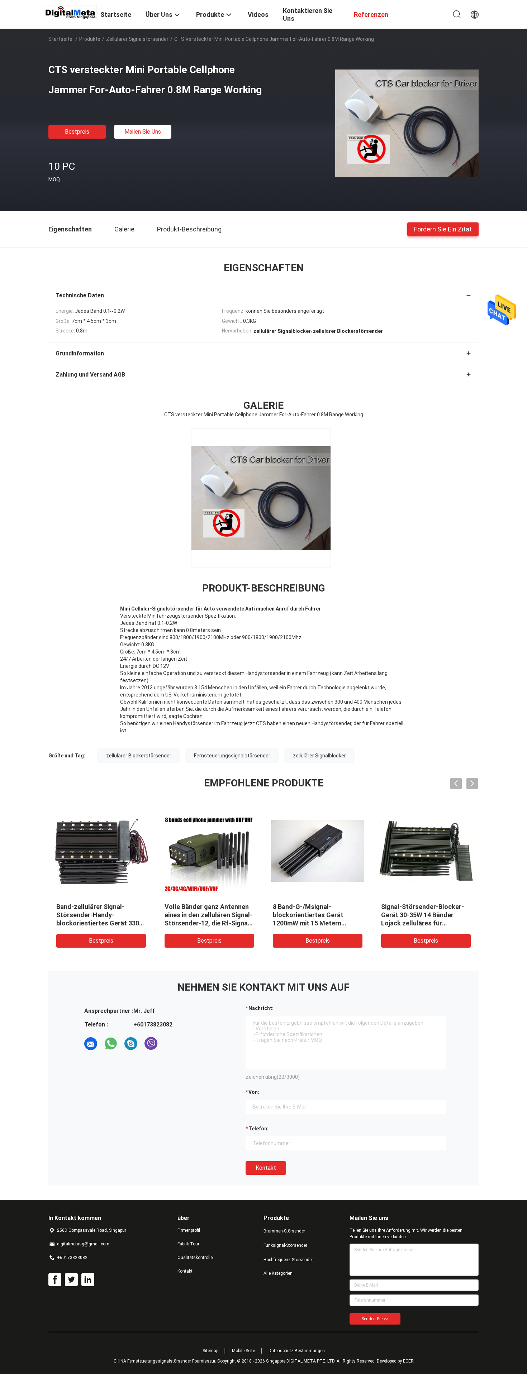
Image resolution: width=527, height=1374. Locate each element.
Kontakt (266, 1167)
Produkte (89, 39)
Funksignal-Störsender (285, 1245)
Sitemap (210, 1350)
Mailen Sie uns (142, 131)
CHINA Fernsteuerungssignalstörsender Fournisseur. (165, 1361)
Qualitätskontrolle (195, 1257)
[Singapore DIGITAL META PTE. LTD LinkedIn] (87, 1279)
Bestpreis (77, 131)
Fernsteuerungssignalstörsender (232, 755)
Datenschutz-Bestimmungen (297, 1350)
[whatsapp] (110, 1043)
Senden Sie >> (375, 1318)
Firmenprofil (188, 1230)
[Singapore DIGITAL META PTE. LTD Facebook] (54, 1279)
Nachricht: (261, 1008)
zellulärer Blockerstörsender (138, 755)
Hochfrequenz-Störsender (288, 1259)
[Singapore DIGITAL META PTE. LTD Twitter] (71, 1279)
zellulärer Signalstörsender (137, 39)
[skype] (130, 1043)
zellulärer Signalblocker (319, 755)
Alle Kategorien (278, 1273)
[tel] (171, 1043)
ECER (408, 1361)
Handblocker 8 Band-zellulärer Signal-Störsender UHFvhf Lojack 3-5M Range (255, 915)
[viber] (150, 1043)
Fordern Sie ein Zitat (443, 229)
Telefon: (258, 1128)
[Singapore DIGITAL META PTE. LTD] (70, 12)
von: (253, 1092)
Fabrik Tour (188, 1243)
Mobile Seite (243, 1350)
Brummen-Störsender (284, 1231)
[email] (90, 1043)
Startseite (60, 39)
